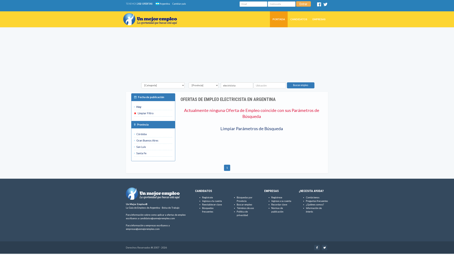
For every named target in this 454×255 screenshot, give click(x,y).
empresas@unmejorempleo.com (143, 229)
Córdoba (141, 134)
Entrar (303, 4)
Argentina (164, 3)
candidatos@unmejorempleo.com (157, 218)
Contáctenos (312, 197)
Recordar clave (279, 204)
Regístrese (276, 197)
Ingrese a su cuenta (281, 201)
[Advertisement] (227, 56)
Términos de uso (245, 208)
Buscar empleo (300, 85)
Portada (279, 19)
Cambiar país (179, 3)
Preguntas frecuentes (317, 201)
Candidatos (298, 19)
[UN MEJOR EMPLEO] (151, 15)
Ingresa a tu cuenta (212, 201)
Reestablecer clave (212, 204)
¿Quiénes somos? (315, 204)
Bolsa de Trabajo (170, 207)
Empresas (318, 19)
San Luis (141, 146)
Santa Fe (141, 153)
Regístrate (207, 197)
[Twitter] (325, 5)
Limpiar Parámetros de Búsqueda (251, 128)
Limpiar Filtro (145, 113)
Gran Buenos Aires (147, 140)
